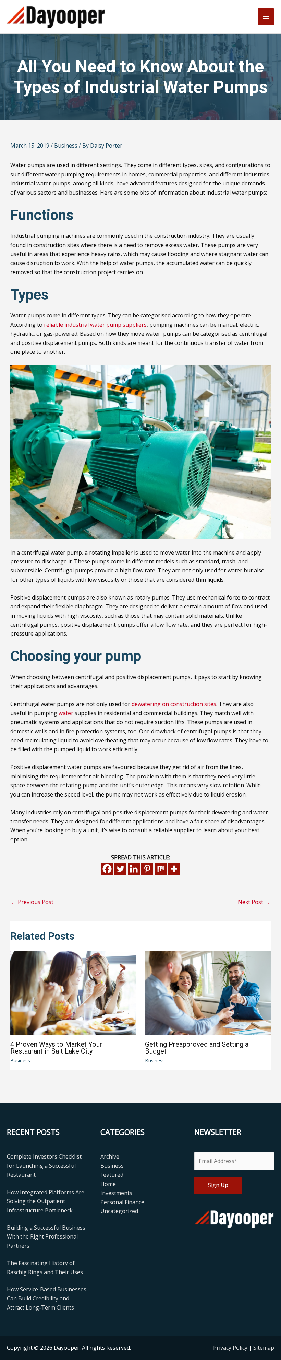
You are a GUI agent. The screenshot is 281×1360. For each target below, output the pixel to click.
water (66, 713)
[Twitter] (120, 869)
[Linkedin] (134, 869)
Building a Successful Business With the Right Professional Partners (46, 1236)
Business (65, 145)
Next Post (254, 902)
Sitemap (263, 1347)
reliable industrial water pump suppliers (95, 324)
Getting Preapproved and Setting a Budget (196, 1047)
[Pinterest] (147, 869)
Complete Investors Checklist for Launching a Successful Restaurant (44, 1165)
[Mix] (161, 869)
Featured (111, 1174)
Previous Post (32, 902)
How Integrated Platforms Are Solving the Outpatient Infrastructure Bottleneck (45, 1201)
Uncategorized (119, 1211)
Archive (109, 1156)
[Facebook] (107, 869)
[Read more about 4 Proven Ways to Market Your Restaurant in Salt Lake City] (73, 992)
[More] (174, 869)
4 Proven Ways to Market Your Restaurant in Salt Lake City (56, 1047)
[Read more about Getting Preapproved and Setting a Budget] (208, 992)
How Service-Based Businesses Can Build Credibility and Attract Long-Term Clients (46, 1298)
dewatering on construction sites (174, 704)
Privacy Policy (231, 1347)
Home (108, 1184)
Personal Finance (122, 1202)
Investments (116, 1193)
